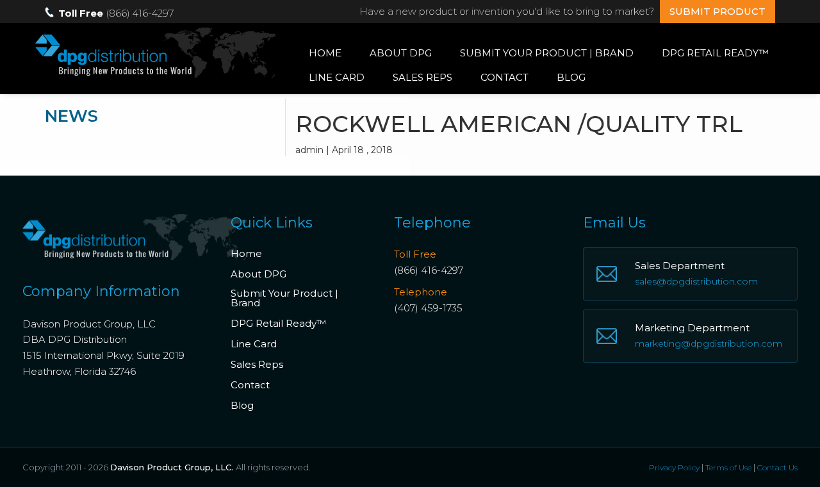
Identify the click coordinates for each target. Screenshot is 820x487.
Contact (504, 77)
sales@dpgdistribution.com (696, 281)
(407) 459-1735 (428, 308)
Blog (571, 77)
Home (325, 53)
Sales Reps (422, 77)
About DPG (401, 53)
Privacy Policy (674, 467)
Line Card (337, 77)
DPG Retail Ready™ (715, 53)
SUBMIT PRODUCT (717, 11)
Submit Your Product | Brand (547, 53)
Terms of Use (728, 467)
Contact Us (777, 467)
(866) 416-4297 (428, 270)
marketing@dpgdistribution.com (708, 343)
